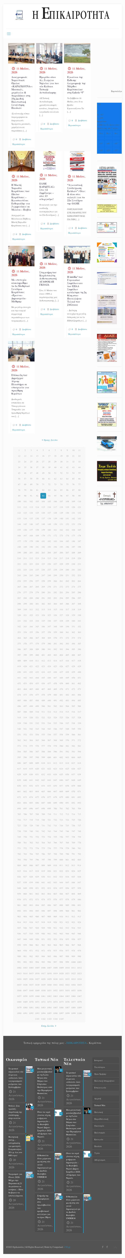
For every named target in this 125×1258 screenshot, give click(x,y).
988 (67, 956)
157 (31, 529)
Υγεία (97, 1153)
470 (61, 689)
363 (79, 632)
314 (49, 609)
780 (73, 848)
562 (19, 740)
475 (25, 694)
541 (25, 728)
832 (55, 876)
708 (37, 814)
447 (55, 677)
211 (25, 558)
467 (43, 689)
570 (67, 740)
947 (19, 939)
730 (37, 825)
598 (37, 757)
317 (67, 609)
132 (79, 512)
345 (37, 626)
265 (19, 586)
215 (49, 558)
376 (25, 643)
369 (49, 637)
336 (49, 620)
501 (49, 706)
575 (31, 745)
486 (25, 700)
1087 (67, 1007)
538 (73, 723)
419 (19, 666)
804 (19, 865)
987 (61, 956)
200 (25, 552)
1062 (49, 996)
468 (49, 689)
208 (73, 552)
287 (19, 598)
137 (43, 518)
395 (73, 649)
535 (55, 723)
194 (55, 546)
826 (19, 876)
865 (55, 893)
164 (73, 529)
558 (61, 734)
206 (61, 552)
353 (19, 632)
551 (19, 734)
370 (55, 637)
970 (25, 950)
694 (19, 808)
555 (43, 734)
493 (67, 700)
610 (43, 762)
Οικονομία (99, 1125)
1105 (61, 1018)
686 (37, 802)
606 (19, 762)
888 (61, 905)
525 (61, 717)
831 (49, 876)
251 (67, 575)
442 (25, 677)
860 (25, 893)
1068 (19, 1001)
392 (55, 649)
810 (55, 865)
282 (55, 592)
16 (43, 455)
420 (25, 666)
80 (31, 490)
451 (79, 677)
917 (37, 922)
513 (55, 711)
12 (19, 455)
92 (37, 495)
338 (61, 620)
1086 (61, 1007)
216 (55, 558)
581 (67, 745)
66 (79, 478)
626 (73, 768)
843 (55, 882)
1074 (55, 1001)
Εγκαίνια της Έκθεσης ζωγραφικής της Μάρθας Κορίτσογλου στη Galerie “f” (76, 84)
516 (73, 711)
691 (67, 802)
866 (61, 893)
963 (49, 944)
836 (79, 876)
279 (37, 592)
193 (49, 546)
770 (79, 842)
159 (43, 529)
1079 (19, 1007)
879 (73, 899)
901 (73, 910)
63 (61, 478)
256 (31, 581)
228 (61, 563)
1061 (43, 996)
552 (25, 734)
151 (61, 524)
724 (67, 819)
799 (55, 859)
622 (49, 768)
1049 (37, 990)
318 (73, 609)
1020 (61, 973)
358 (49, 632)
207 (67, 552)
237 (49, 569)
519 (25, 717)
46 (25, 472)
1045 (79, 984)
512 (49, 711)
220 (79, 558)
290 (37, 598)
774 (37, 848)
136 (37, 518)
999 (67, 962)
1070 (31, 1001)
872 (31, 899)
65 (73, 478)
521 (37, 717)
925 (19, 927)
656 (55, 785)
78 (19, 490)
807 (37, 865)
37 (37, 467)
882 (25, 905)
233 (25, 569)
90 (25, 495)
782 (19, 853)
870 (19, 899)
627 (79, 768)
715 (79, 814)
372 (67, 637)
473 (79, 689)
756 (61, 836)
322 (31, 615)
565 (37, 740)
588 (43, 751)
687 (43, 802)
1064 (61, 996)
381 (55, 643)
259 (49, 581)
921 (61, 922)
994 (37, 962)
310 (25, 609)
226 (49, 563)
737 (79, 825)
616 (79, 762)
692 (73, 802)
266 (25, 586)
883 (31, 905)
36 (31, 467)
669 (67, 791)
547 (61, 728)
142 (73, 518)
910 (61, 916)
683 (19, 802)
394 (67, 649)
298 (19, 603)
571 (73, 740)
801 (67, 859)
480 (55, 694)
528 (79, 717)
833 (61, 876)
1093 (37, 1013)
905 (31, 916)
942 (55, 933)
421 (31, 666)
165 (79, 529)
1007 (49, 967)
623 (55, 768)
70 (37, 484)
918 (43, 922)
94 (49, 495)
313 (43, 609)
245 (31, 575)
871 (25, 899)
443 (31, 677)
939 (37, 933)
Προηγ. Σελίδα (51, 440)
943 (61, 933)
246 (37, 575)
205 (55, 552)
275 (79, 586)
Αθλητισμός (99, 1159)
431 (25, 672)
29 (55, 461)
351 (73, 626)
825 (79, 871)
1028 (43, 979)
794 (25, 859)
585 (25, 751)
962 (43, 944)
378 (37, 643)
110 (79, 501)
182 (49, 541)
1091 (25, 1013)
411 (37, 660)
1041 (55, 984)
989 (73, 956)
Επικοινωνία (100, 1087)
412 (43, 660)
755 (55, 836)
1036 (25, 984)
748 (79, 831)
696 (31, 808)
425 (55, 666)
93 (43, 495)
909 (55, 916)
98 (73, 495)
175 (73, 535)
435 (49, 672)
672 (19, 797)
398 (25, 654)
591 (61, 751)
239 (61, 569)
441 (19, 677)
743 (49, 831)
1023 (79, 973)
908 (49, 916)
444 (37, 677)
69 (31, 484)
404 (61, 654)
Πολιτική (98, 1112)
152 (67, 524)
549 (73, 728)
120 (73, 507)
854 (55, 888)
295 (67, 598)
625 (67, 768)
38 (43, 467)
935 (79, 927)
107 (61, 501)
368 (43, 637)
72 (49, 484)
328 (67, 615)
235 (37, 569)
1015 (31, 973)
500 (43, 706)
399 (31, 654)
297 (79, 598)
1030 (55, 979)
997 (55, 962)
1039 (43, 984)
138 (49, 518)
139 (55, 518)
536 (61, 723)
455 (37, 683)
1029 (49, 979)
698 (43, 808)
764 (43, 842)
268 (37, 586)
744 (55, 831)
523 (49, 717)
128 (55, 512)
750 (25, 836)
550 (79, 728)
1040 (49, 984)
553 (31, 734)
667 (55, 791)
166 (19, 535)
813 (73, 865)
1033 (73, 979)
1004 (31, 967)
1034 (79, 979)
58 (31, 478)
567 (49, 740)
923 (73, 922)
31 (67, 461)
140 (61, 518)
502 (55, 706)
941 (49, 933)
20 (67, 455)
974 (49, 950)
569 (61, 740)
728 (25, 825)
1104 (55, 1018)
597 (31, 757)
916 (31, 922)
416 (67, 660)
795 (31, 859)
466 (37, 689)
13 (25, 455)
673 (25, 797)
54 (73, 472)
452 (19, 683)
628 (19, 774)
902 (79, 910)
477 (37, 694)
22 (79, 455)
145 (25, 524)
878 (67, 899)
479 (49, 694)
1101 (37, 1018)
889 (67, 905)
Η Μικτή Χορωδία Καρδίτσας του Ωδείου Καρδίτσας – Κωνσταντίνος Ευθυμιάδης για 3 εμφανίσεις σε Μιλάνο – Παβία (21, 197)
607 (25, 762)
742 (43, 831)
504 (67, 706)
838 (25, 882)
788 (55, 853)
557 (55, 734)
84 (55, 490)
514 (61, 711)
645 (55, 780)
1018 (49, 973)
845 (67, 882)
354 (25, 632)
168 (31, 535)
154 (79, 524)
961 (37, 944)
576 (37, 745)
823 (67, 871)
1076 (67, 1001)
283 (61, 592)
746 (67, 831)
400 (37, 654)
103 (37, 501)
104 (43, 501)
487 (31, 700)
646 (61, 780)
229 (67, 563)
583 (79, 745)
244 (25, 575)
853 (49, 888)
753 (43, 836)
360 (61, 632)
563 (25, 740)
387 (25, 649)
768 (67, 842)
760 (19, 842)
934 (73, 927)
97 (67, 495)
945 (73, 933)
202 (37, 552)
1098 (67, 1013)
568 (55, 740)
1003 (25, 967)
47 (31, 472)
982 (31, 956)
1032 (67, 979)
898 (55, 910)
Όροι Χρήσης (100, 1073)
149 (49, 524)
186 (73, 541)
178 (25, 541)
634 (55, 774)
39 (49, 467)
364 (19, 637)
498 (31, 706)
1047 (25, 990)
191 (37, 546)
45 (19, 472)
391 (49, 649)
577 (43, 745)
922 (67, 922)
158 (37, 529)
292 (49, 598)
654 (43, 785)
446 (49, 677)
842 (49, 882)
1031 (61, 979)
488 (37, 700)
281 (49, 592)
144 (19, 524)
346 (43, 626)
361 (67, 632)
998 (61, 962)
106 (55, 501)
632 (43, 774)
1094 (43, 1013)
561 (79, 734)
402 (49, 654)
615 (73, 762)
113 (31, 507)
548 (67, 728)
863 (43, 893)
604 (73, 757)
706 (25, 814)
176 (79, 535)
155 (19, 529)
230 (73, 563)
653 (37, 785)
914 (19, 922)
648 (73, 780)
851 (37, 888)
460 (67, 683)
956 (73, 939)
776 (49, 848)
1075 (61, 1001)
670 (73, 791)
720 (43, 819)
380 (49, 643)
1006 (43, 967)
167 (25, 535)
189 (25, 546)
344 (31, 626)
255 (25, 581)
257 (37, 581)
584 (19, 751)
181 (43, 541)
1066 (73, 996)
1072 (43, 1001)
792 (79, 853)
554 (37, 734)
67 (19, 484)
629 (25, 774)
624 (61, 768)
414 (55, 660)
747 (73, 831)
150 (55, 524)
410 (31, 660)
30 (61, 461)
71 (43, 484)
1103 (49, 1018)
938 (31, 933)
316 (61, 609)
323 (37, 615)
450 (73, 677)
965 (61, 944)
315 (55, 609)
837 (19, 882)
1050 (43, 990)
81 (37, 490)
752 (37, 836)
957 (79, 939)
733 (55, 825)
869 (79, 893)
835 (73, 876)
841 (43, 882)
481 (61, 694)
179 (31, 541)
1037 (31, 984)
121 (79, 507)
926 (25, 927)
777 (55, 848)
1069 (25, 1001)
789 (61, 853)
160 (49, 529)
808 (43, 865)
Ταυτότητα (99, 1067)
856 (67, 888)
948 (25, 939)
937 (25, 933)
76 (73, 484)
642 (37, 780)
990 (79, 956)
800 (61, 859)
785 (37, 853)
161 (55, 529)
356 (37, 632)
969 (19, 950)
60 (43, 478)
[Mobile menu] (9, 33)
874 (43, 899)
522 (43, 717)
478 (43, 694)
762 (31, 842)
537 (67, 723)
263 (73, 581)
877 (61, 899)
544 (43, 728)
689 (55, 802)
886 (49, 905)
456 (43, 683)
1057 (19, 996)
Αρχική (97, 1098)
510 (37, 711)
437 (61, 672)
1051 (49, 990)
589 (49, 751)
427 (67, 666)
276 (19, 592)
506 (79, 706)
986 (55, 956)
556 (49, 734)
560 (73, 734)
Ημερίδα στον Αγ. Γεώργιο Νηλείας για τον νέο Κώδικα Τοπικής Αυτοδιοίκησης (49, 84)
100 (19, 501)
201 (31, 552)
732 (49, 825)
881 (19, 905)
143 (79, 518)
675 (37, 797)
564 (31, 740)
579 (55, 745)
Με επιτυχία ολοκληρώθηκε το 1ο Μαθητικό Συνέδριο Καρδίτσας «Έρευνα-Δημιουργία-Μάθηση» (20, 290)
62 (55, 478)
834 (67, 876)
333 (31, 620)
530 (25, 723)
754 (49, 836)
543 (37, 728)
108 (67, 501)
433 (37, 672)
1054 (67, 990)
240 (67, 569)
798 (49, 859)
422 (37, 666)
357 (43, 632)
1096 (55, 1013)
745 (61, 831)
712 (61, 814)
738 (19, 831)
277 (25, 592)
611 (49, 762)
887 (55, 905)
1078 (79, 1001)
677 (49, 797)
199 (19, 552)
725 (73, 819)
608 (31, 762)
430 (19, 672)
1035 (19, 984)
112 (25, 507)
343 (25, 626)
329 (73, 615)
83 (49, 490)
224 (37, 563)
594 (79, 751)
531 (31, 723)
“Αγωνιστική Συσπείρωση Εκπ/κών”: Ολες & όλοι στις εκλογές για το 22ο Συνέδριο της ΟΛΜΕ (76, 194)
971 (31, 950)
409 (25, 660)
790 (67, 853)
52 (61, 472)
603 (67, 757)
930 (49, 927)
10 (73, 450)
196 (67, 546)
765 (49, 842)
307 (73, 603)
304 (55, 603)
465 (31, 689)
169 (37, 535)
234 (31, 569)
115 (43, 507)
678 (55, 797)
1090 (19, 1013)
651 (25, 785)
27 (43, 461)
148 (43, 524)
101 (25, 501)
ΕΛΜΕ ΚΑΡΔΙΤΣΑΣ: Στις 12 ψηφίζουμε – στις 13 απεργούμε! (47, 191)
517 (79, 711)
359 (55, 632)
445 (43, 677)
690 (61, 802)
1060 (37, 996)
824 (73, 871)
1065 (67, 996)
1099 (73, 1013)
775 (43, 848)
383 (67, 643)
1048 (31, 990)
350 (67, 626)
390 (43, 649)
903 (19, 916)
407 (79, 654)
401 (43, 654)
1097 (61, 1013)
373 (73, 637)
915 (25, 922)
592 (67, 751)
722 (55, 819)
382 (61, 643)
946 (79, 933)
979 (79, 950)
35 (25, 467)
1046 (19, 990)
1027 (37, 979)
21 (73, 455)
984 (43, 956)
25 (31, 461)
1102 (43, 1018)
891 (79, 905)
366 (31, 637)
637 (73, 774)
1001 (79, 962)
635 (61, 774)
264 (79, 581)
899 (61, 910)
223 (31, 563)
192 (43, 546)
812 (67, 865)
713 (67, 814)
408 (19, 660)
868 (73, 893)
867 (67, 893)
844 (61, 882)
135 (31, 518)
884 (37, 905)
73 (55, 484)
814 (79, 865)
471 (67, 689)
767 (61, 842)
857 (73, 888)
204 (49, 552)
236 (43, 569)
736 (73, 825)
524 (55, 717)
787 (49, 853)
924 (79, 922)
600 (49, 757)
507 (19, 711)
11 (79, 450)
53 (67, 472)
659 (73, 785)
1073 (49, 1001)
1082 (37, 1007)
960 (31, 944)
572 (79, 740)
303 (49, 603)
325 (49, 615)
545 (49, 728)
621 (43, 768)
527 (73, 717)
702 (67, 808)
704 (79, 808)
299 (25, 603)
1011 (73, 967)
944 (67, 933)
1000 (73, 962)
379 (43, 643)
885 (43, 905)
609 (37, 762)
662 (25, 791)
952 (49, 939)
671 (79, 791)
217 (61, 558)
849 (25, 888)
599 (43, 757)
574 (25, 745)
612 (55, 762)
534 (49, 723)
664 (37, 791)
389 (37, 649)
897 (49, 910)
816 (25, 871)
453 (25, 683)
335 (43, 620)
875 (49, 899)
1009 (61, 967)
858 (79, 888)
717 (25, 819)
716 (19, 819)
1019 (55, 973)
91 (31, 495)
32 (73, 461)
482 (67, 694)
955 (67, 939)
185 (67, 541)
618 (25, 768)
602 (61, 757)
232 (19, 569)
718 (31, 819)
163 (67, 529)
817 (31, 871)
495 (79, 700)
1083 (43, 1007)
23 (19, 461)
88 (79, 490)
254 (19, 581)
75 (67, 484)
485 (19, 700)
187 (79, 541)
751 (31, 836)
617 (19, 768)
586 (31, 751)
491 (55, 700)
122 (19, 512)
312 (37, 609)
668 (61, 791)
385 (79, 643)
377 (31, 643)
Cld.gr (67, 1246)
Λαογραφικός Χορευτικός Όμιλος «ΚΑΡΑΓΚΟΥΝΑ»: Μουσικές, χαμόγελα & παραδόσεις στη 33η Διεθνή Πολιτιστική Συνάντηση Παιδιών (22, 92)
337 (55, 620)
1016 (37, 973)
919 (49, 922)
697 (37, 808)
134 (25, 518)
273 (67, 586)
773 (31, 848)
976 (61, 950)
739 (25, 831)
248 (49, 575)
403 (55, 654)
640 (25, 780)
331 (19, 620)
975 (55, 950)
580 (61, 745)
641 (31, 780)
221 (19, 563)
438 (67, 672)
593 (73, 751)
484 (79, 694)
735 (67, 825)
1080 (25, 1007)
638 (79, 774)
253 (79, 575)
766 (55, 842)
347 (49, 626)
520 (31, 717)
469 (55, 689)
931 (55, 927)
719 (37, 819)
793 (19, 859)
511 (43, 711)
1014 (25, 973)
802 (73, 859)
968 (79, 944)
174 (67, 535)
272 (61, 586)
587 (37, 751)
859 (19, 893)
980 (19, 956)
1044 (73, 984)
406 (73, 654)
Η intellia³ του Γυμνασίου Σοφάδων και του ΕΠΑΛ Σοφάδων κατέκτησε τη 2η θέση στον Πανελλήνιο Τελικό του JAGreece (76, 290)
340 (73, 620)
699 (49, 808)
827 (25, 876)
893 (25, 910)
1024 (19, 979)
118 (61, 507)
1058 (25, 996)
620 (37, 768)
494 (73, 700)
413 (49, 660)
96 (61, 495)
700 (55, 808)
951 (43, 939)
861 (31, 893)
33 (79, 461)
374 (79, 637)
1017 (43, 973)
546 (55, 728)
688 (49, 802)
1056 (79, 990)
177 (19, 541)
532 (37, 723)
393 (61, 649)
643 (43, 780)
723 (61, 819)
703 (73, 808)
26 (37, 461)
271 (55, 586)
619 (31, 768)
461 (73, 683)
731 (43, 825)
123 (25, 512)
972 (37, 950)
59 (37, 478)
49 (43, 472)
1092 (31, 1013)
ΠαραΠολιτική (101, 1118)
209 (79, 552)
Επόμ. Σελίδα (47, 1025)
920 (55, 922)
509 (31, 711)
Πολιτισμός (99, 1132)
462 (79, 683)
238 (55, 569)
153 (73, 524)
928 (37, 927)
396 (79, 649)
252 (73, 575)
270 (49, 586)
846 (73, 882)
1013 (19, 973)
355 (31, 632)
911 (67, 916)
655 (49, 785)
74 (61, 484)
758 (73, 836)
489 (43, 700)
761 (25, 842)
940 (43, 933)
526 (67, 717)
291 (43, 598)
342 (19, 626)
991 (19, 962)
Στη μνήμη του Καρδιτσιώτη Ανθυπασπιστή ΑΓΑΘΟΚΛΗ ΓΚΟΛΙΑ (47, 278)
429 (79, 666)
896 (43, 910)
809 (49, 865)
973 (43, 950)
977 (67, 950)
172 (55, 535)
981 (25, 956)
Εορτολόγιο (117, 91)
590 (55, 751)
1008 (55, 967)
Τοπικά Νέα (99, 1105)
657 (61, 785)
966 (67, 944)
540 (19, 728)
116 (49, 507)
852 (43, 888)
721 (49, 819)
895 (37, 910)
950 (37, 939)
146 (31, 524)
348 (55, 626)
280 (43, 592)
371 (61, 637)
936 (19, 933)
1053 (61, 990)
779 (67, 848)
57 (25, 478)
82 (43, 490)
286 (79, 592)
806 (31, 865)
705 (19, 814)
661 (19, 791)
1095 (49, 1013)
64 (67, 478)
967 (73, 944)
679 (61, 797)
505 (73, 706)
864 (49, 893)
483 (73, 694)
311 (31, 609)
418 (79, 660)
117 (55, 507)
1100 (79, 1013)
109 (73, 501)
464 (25, 689)
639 (19, 780)
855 (61, 888)
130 (67, 512)
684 (25, 802)
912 (73, 916)
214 (43, 558)
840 (37, 882)
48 (37, 472)
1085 (55, 1007)
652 (31, 785)
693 (79, 802)
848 (19, 888)
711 (55, 814)
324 (43, 615)
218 (67, 558)
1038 (37, 984)
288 (25, 598)
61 (49, 478)
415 (61, 660)
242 (79, 569)
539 (79, 723)
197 (73, 546)
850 (31, 888)
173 (61, 535)
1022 (73, 973)
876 (55, 899)
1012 (79, 967)
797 (43, 859)
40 (55, 467)
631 (37, 774)
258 (43, 581)
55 (79, 472)
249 (55, 575)
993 (31, 962)
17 (49, 455)
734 (61, 825)
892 (19, 910)
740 (31, 831)
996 (49, 962)
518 (19, 717)
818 (37, 871)
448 (61, 677)
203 (43, 552)
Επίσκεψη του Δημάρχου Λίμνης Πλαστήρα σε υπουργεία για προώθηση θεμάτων (20, 384)
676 (43, 797)
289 (31, 598)
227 (55, 563)
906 (37, 916)
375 (19, 643)
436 (55, 672)
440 (79, 672)
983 (37, 956)
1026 (31, 979)
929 (43, 927)
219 (73, 558)
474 (19, 694)
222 (25, 563)
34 (19, 467)
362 (73, 632)
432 (31, 672)
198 (79, 546)
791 (73, 853)
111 (19, 507)
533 (43, 723)
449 (67, 677)
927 (31, 927)
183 (55, 541)
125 (37, 512)
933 (67, 927)
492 (61, 700)
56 (19, 478)
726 (79, 819)
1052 (55, 990)
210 (19, 558)
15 (37, 455)
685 (31, 802)
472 (73, 689)
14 (31, 455)
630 (31, 774)
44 (79, 467)
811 (61, 865)
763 (37, 842)
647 (67, 780)
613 (61, 762)
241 (73, 569)
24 (25, 461)
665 (43, 791)
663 (31, 791)
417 (73, 660)
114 (37, 507)
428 (73, 666)
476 (31, 694)
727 (19, 825)
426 (61, 666)
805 (25, 865)
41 (61, 467)
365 (25, 637)
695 (25, 808)
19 (61, 455)
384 (73, 643)
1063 (55, 996)
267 (31, 586)
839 (31, 882)
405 (67, 654)
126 (43, 512)
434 (43, 672)
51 (55, 472)
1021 (67, 973)
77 (79, 484)
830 (43, 876)
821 (55, 871)
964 (55, 944)
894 (31, 910)
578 (49, 745)
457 (49, 683)
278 (31, 592)
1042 (61, 984)
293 (55, 598)
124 (31, 512)
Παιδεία (98, 1146)
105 (49, 501)
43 (73, 467)
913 (79, 916)
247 (43, 575)
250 (61, 575)
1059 (31, 996)
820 (49, 871)
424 (49, 666)
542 (31, 728)
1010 (67, 967)
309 (19, 609)
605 (79, 757)
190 (31, 546)
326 (55, 615)
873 (37, 899)
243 (19, 575)
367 (37, 637)
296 (73, 598)
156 (25, 529)
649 (79, 780)
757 (67, 836)
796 (37, 859)
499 (37, 706)
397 (19, 654)
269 (43, 586)
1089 (79, 1007)
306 (67, 603)
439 (73, 672)
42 (67, 467)
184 (61, 541)
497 (25, 706)
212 (31, 558)
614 (67, 762)
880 (79, 899)
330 (79, 615)
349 (61, 626)
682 (79, 797)
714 (73, 814)
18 (55, 455)
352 (79, 626)
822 (61, 871)
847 (79, 882)
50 (49, 472)
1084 (49, 1007)
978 (73, 950)
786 (43, 853)
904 (25, 916)
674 (31, 797)
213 (37, 558)
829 (37, 876)
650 (19, 785)
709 (43, 814)
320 (19, 615)
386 (19, 649)
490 (49, 700)
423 (43, 666)
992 (25, 962)
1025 (25, 979)
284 (67, 592)
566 (43, 740)
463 (19, 689)
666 (49, 791)
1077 (73, 1001)
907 (43, 916)
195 (61, 546)
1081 (31, 1007)
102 (31, 501)
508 (25, 711)
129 (61, 512)
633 (49, 774)
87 (73, 490)
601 (55, 757)
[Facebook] (102, 1246)
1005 (37, 967)
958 (19, 944)
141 (67, 518)
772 (25, 848)
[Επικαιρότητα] (62, 16)
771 (19, 848)
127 (49, 512)
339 (67, 620)
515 (67, 711)
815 (19, 871)
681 (73, 797)
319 (79, 609)
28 (49, 461)
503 (61, 706)
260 (55, 581)
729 (31, 825)
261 (61, 581)
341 (79, 620)
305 (61, 603)
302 (43, 603)
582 (73, 745)
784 (31, 853)
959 (25, 944)
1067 (79, 996)
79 (25, 490)
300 (31, 603)
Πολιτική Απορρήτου (104, 1080)
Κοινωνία (98, 1139)
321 (25, 615)
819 (43, 871)
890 (73, 905)
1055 (73, 990)
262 (67, 581)
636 (67, 774)
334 (37, 620)
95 (55, 495)
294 (61, 598)
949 (31, 939)
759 (79, 836)
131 (73, 512)
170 (43, 535)
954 (61, 939)
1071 (37, 1001)
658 (67, 785)
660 (79, 785)
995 (43, 962)
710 (49, 814)
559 (67, 734)
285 (73, 592)
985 (49, 956)
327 (61, 615)
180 (37, 541)
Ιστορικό (98, 1060)
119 (67, 507)
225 (43, 563)
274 (73, 586)
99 (79, 495)
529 (19, 723)
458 (55, 683)
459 (61, 683)
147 (37, 524)
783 (25, 853)
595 (19, 757)
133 (19, 518)
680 (67, 797)
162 (61, 529)
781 (79, 848)
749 (19, 836)
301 (37, 603)
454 (31, 683)
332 (25, 620)
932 (61, 927)
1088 (73, 1007)
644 (49, 780)
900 (67, 910)
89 (19, 495)
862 (37, 893)
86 (67, 490)
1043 (67, 984)
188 (19, 546)
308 (79, 603)
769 (73, 842)
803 (79, 859)
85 (61, 490)
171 (49, 535)
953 (55, 939)
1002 (19, 967)
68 (25, 484)
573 (19, 745)
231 (79, 563)
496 (19, 706)
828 (31, 876)
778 (61, 848)
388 (31, 649)
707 (31, 814)
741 (37, 831)
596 (25, 757)
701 (61, 808)
